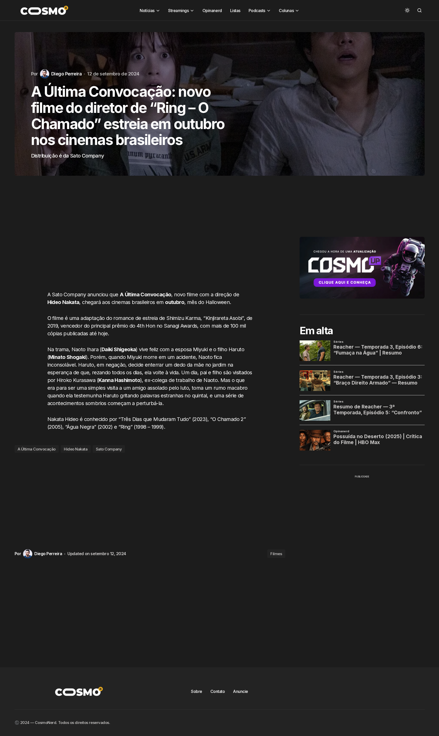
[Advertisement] (150, 238)
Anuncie (240, 691)
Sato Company (109, 449)
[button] (407, 10)
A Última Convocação (37, 449)
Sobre (196, 691)
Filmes (276, 553)
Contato (217, 691)
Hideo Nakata (76, 449)
